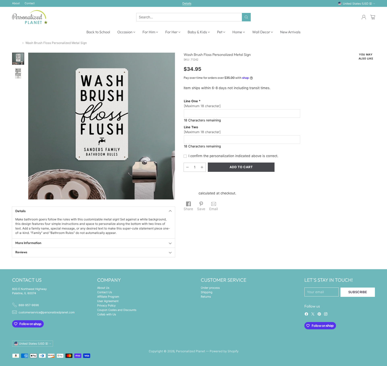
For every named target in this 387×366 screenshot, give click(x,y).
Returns (206, 296)
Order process (210, 287)
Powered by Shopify (224, 351)
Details (186, 3)
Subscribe (357, 292)
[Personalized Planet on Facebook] (306, 315)
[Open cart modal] (373, 17)
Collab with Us (106, 314)
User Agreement (108, 301)
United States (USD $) (357, 3)
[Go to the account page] (363, 17)
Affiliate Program (108, 296)
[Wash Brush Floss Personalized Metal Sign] (101, 126)
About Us (103, 287)
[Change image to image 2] (18, 73)
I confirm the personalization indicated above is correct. (233, 156)
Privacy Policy (106, 305)
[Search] (246, 17)
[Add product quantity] (202, 167)
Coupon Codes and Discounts (116, 310)
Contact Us (104, 292)
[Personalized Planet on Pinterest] (319, 315)
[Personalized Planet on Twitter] (312, 315)
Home (16, 43)
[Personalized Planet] (29, 17)
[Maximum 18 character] (202, 103)
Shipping (191, 193)
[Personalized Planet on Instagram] (325, 315)
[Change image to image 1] (18, 59)
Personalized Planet (190, 351)
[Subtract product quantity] (187, 167)
